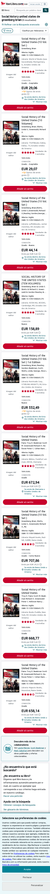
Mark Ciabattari (20, 750)
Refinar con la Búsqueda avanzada (21, 24)
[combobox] (29, 10)
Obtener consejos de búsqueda (19, 804)
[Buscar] (45, 10)
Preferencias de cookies (24, 853)
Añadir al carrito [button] (25, 107)
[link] (46, 24)
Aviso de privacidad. (10, 864)
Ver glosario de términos (15, 809)
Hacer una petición (12, 796)
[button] (40, 101)
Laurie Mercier (24, 748)
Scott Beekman (37, 748)
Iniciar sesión (35, 4)
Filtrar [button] (8, 30)
